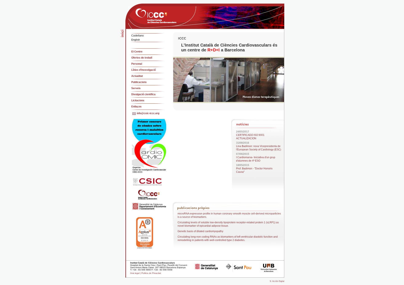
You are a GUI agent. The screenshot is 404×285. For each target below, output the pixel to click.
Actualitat (137, 76)
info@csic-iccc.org (148, 113)
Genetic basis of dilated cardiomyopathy (200, 231)
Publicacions (139, 82)
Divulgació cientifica (143, 94)
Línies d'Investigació (143, 69)
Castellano (137, 35)
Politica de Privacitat (151, 273)
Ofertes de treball (141, 57)
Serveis (136, 88)
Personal (136, 63)
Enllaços (136, 106)
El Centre (136, 51)
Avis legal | (135, 273)
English (135, 39)
